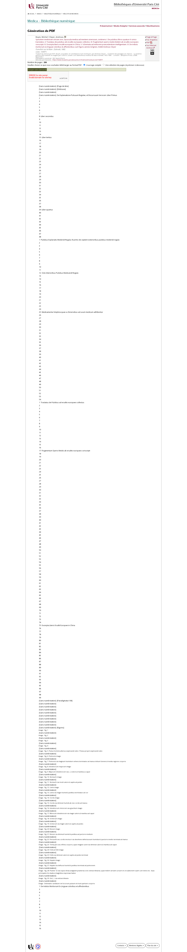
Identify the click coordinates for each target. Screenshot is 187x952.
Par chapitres (151, 39)
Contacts (120, 945)
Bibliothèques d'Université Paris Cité (136, 4)
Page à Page (151, 37)
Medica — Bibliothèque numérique (51, 21)
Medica (155, 8)
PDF (148, 42)
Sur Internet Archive (151, 46)
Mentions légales (135, 945)
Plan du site (151, 945)
